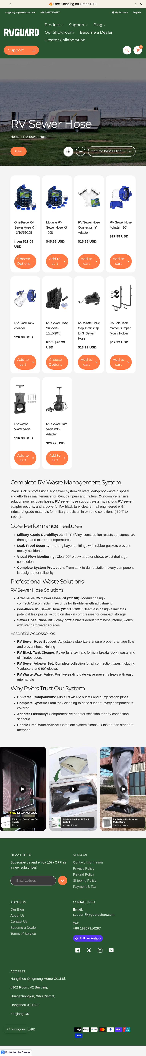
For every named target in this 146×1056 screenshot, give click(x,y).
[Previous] (10, 4)
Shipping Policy (84, 880)
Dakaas (26, 1052)
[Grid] (68, 151)
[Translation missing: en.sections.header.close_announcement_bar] (141, 4)
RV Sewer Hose (35, 137)
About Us (17, 915)
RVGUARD (28, 1029)
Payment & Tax (84, 886)
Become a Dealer (23, 928)
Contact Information (88, 862)
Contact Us (18, 921)
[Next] (136, 4)
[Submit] (62, 880)
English (137, 12)
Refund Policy (83, 874)
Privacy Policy (83, 868)
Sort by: (97, 151)
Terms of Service (23, 934)
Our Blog (17, 909)
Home (15, 137)
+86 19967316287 (50, 12)
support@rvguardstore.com (20, 12)
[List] (80, 151)
